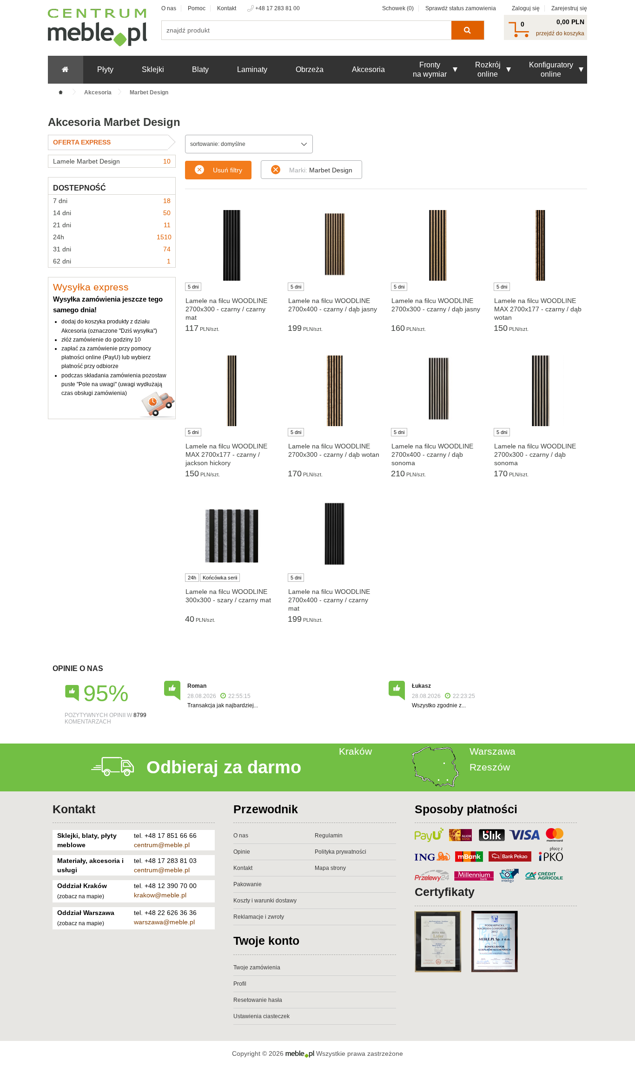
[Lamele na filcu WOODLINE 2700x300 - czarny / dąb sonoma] (540, 390)
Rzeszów (490, 767)
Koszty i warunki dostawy (265, 900)
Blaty (200, 69)
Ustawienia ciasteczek (261, 1016)
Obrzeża (310, 69)
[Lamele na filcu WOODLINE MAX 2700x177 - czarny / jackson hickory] (231, 390)
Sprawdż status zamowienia (460, 8)
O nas (168, 8)
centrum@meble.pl (162, 845)
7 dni (112, 200)
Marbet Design (320, 170)
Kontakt (226, 8)
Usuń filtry (227, 170)
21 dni (112, 225)
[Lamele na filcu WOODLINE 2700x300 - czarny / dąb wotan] (334, 390)
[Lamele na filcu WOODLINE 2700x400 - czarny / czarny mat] (334, 534)
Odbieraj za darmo (223, 767)
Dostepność (79, 188)
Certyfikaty (445, 891)
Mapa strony (330, 868)
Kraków (355, 751)
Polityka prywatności (340, 852)
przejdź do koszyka (560, 33)
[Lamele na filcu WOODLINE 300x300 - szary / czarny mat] (231, 536)
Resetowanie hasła (257, 1000)
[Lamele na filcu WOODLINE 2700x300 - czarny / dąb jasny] (437, 245)
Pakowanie (247, 884)
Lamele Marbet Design (112, 161)
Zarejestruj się (569, 8)
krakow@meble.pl (160, 895)
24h (112, 237)
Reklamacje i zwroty (258, 917)
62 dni (112, 261)
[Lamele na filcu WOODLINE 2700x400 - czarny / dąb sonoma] (437, 388)
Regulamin (329, 835)
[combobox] (249, 144)
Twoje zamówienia (256, 967)
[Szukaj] (467, 30)
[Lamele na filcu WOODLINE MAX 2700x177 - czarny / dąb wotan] (540, 245)
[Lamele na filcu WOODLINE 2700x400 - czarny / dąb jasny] (334, 243)
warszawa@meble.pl (164, 922)
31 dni (112, 249)
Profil (239, 984)
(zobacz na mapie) (80, 896)
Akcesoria (368, 69)
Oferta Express (82, 142)
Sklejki (153, 69)
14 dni (112, 213)
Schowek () (398, 8)
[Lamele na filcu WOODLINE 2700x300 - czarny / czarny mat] (231, 245)
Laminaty (252, 69)
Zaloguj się (526, 8)
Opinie (241, 852)
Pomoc (196, 8)
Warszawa (493, 751)
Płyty (105, 69)
